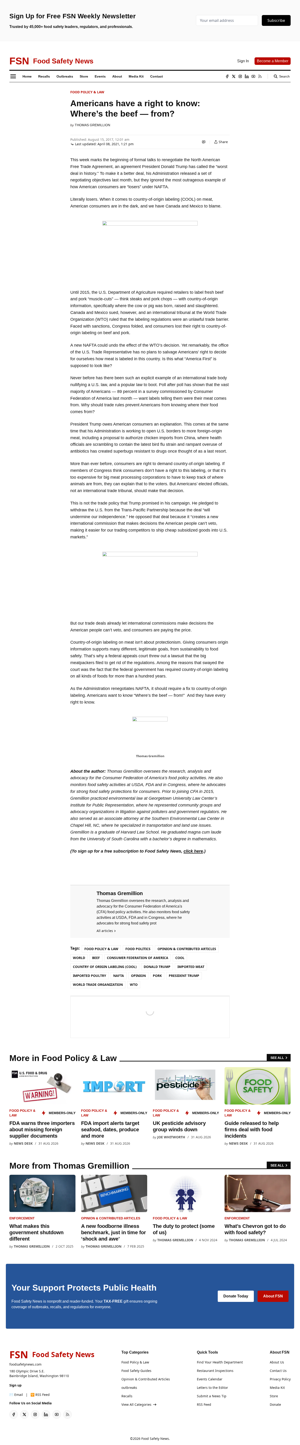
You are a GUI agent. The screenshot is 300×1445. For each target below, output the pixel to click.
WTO (134, 984)
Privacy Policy (280, 1379)
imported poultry (89, 975)
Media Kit (277, 1387)
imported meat (190, 966)
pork (157, 975)
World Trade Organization (98, 984)
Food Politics (137, 949)
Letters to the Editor (212, 1387)
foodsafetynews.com (25, 1364)
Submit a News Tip (211, 1396)
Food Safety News (155, 1438)
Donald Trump (157, 966)
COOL (179, 958)
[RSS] (260, 76)
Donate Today (235, 1296)
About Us (277, 1362)
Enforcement (22, 1218)
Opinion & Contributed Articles (187, 949)
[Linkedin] (247, 76)
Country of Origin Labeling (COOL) (105, 966)
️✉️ (16, 1394)
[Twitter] (234, 76)
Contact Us (278, 1370)
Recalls (126, 1396)
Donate (275, 1404)
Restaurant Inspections (215, 1370)
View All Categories (136, 1404)
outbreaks (129, 1387)
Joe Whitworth (171, 1137)
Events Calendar (209, 1379)
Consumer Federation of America (137, 958)
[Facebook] (227, 76)
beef (96, 958)
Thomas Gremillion (92, 125)
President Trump (184, 975)
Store (274, 1396)
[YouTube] (253, 76)
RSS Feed (204, 1404)
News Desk (23, 1143)
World (79, 958)
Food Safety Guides (136, 1370)
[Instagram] (240, 76)
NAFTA (118, 975)
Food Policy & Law (87, 92)
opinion (138, 975)
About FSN (273, 1296)
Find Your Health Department (220, 1362)
